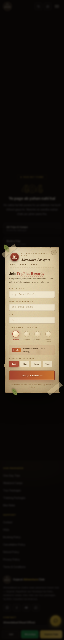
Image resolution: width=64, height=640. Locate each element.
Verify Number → (32, 375)
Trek (14, 363)
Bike (25, 363)
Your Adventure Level (23, 327)
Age (11, 314)
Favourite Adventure (22, 358)
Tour (48, 363)
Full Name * (16, 288)
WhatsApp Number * (21, 301)
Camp (36, 363)
